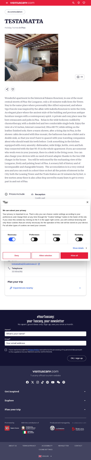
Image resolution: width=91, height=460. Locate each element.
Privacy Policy (33, 350)
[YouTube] (52, 382)
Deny (17, 256)
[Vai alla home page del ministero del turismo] (28, 432)
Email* (7, 339)
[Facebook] (27, 382)
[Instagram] (37, 382)
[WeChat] (58, 382)
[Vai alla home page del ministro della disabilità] (28, 428)
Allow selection (45, 256)
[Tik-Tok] (42, 382)
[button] (45, 391)
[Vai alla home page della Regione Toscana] (12, 428)
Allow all (74, 256)
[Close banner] (87, 202)
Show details (78, 248)
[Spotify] (63, 382)
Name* (8, 330)
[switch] (34, 239)
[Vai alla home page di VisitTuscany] (22, 3)
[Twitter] (32, 382)
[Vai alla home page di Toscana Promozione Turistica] (78, 429)
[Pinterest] (47, 382)
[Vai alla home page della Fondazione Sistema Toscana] (57, 428)
